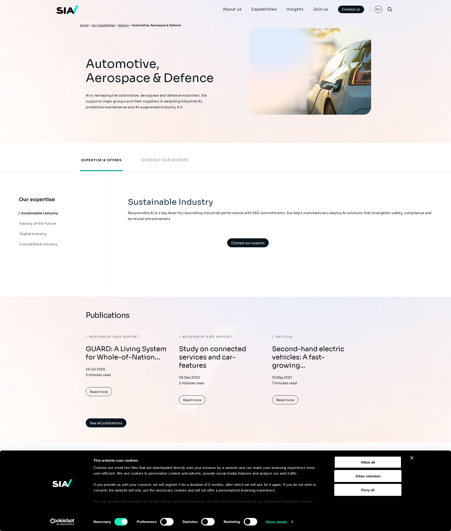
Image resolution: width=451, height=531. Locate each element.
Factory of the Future (37, 223)
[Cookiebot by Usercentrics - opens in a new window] (62, 521)
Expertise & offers (101, 160)
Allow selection (368, 476)
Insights (295, 9)
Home (84, 25)
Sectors (123, 25)
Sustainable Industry (39, 213)
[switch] (167, 521)
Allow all (368, 462)
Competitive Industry (38, 244)
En (378, 9)
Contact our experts (165, 160)
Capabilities (264, 9)
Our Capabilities (103, 25)
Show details (276, 522)
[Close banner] (411, 458)
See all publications (106, 423)
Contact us (351, 9)
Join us (320, 9)
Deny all (367, 490)
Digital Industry (33, 234)
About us (232, 9)
